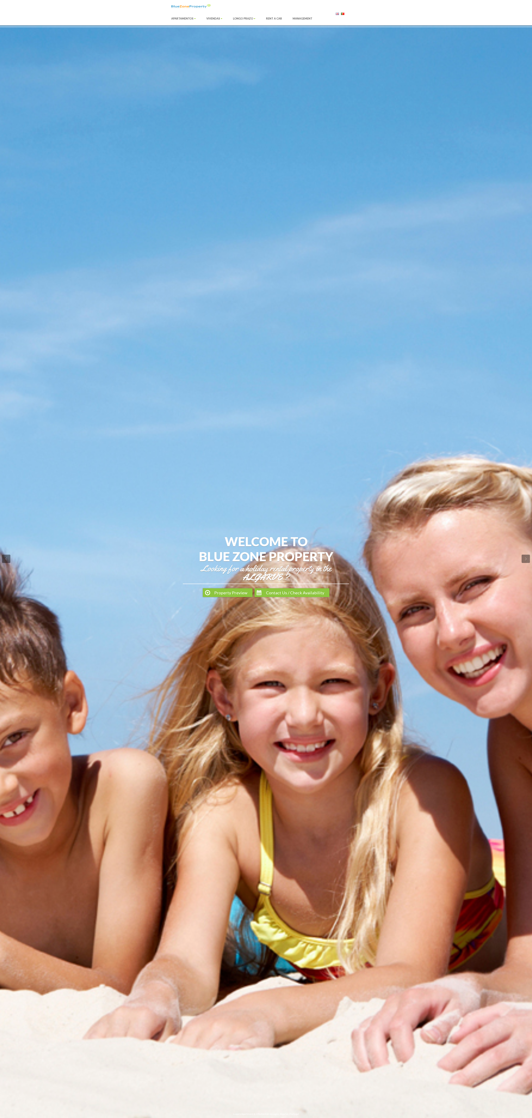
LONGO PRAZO (243, 18)
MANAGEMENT (302, 18)
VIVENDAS (213, 18)
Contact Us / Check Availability (295, 592)
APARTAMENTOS (182, 18)
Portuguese (343, 14)
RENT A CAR (274, 18)
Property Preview (230, 592)
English (337, 14)
